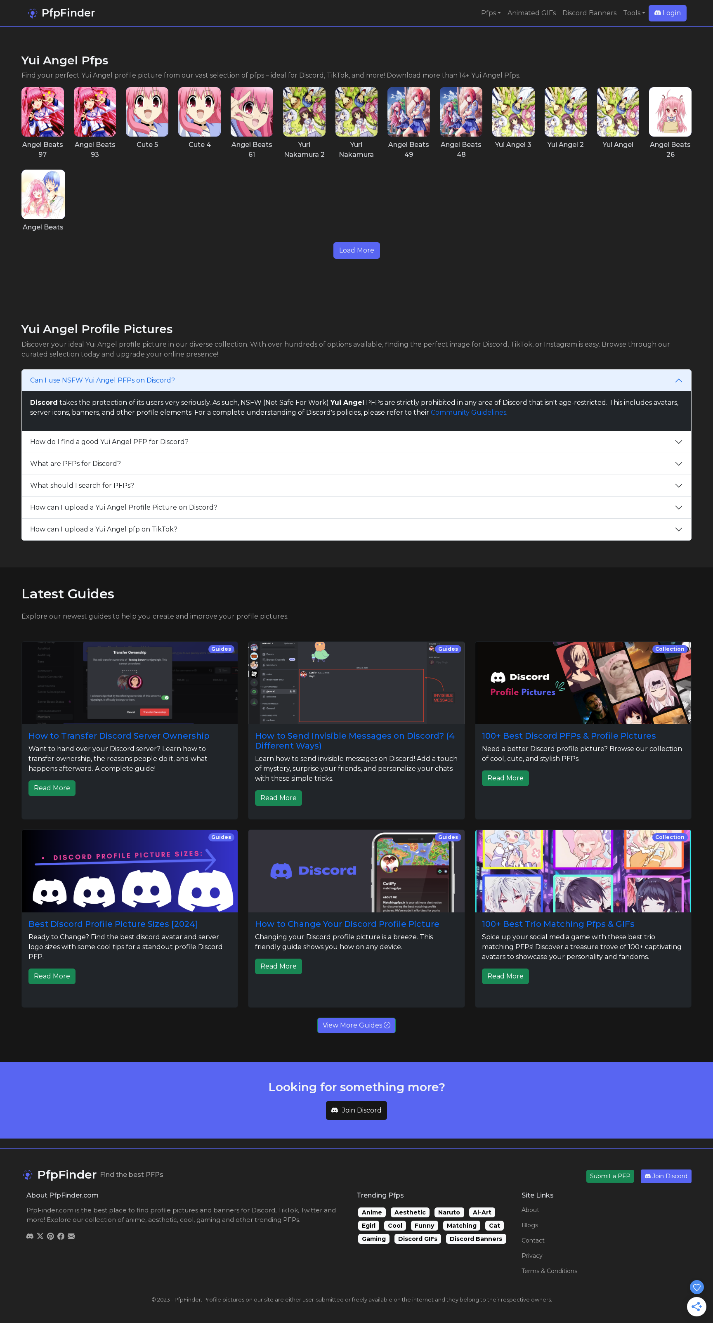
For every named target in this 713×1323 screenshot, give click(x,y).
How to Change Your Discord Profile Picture (347, 924)
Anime (372, 1212)
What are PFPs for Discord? (75, 464)
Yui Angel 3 (513, 145)
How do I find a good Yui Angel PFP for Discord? (109, 442)
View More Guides (353, 1025)
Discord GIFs (417, 1239)
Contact (533, 1240)
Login (671, 13)
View (42, 111)
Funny (424, 1225)
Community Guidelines (468, 412)
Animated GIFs (532, 13)
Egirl (368, 1225)
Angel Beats (43, 227)
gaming (208, 1220)
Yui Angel (618, 145)
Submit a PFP (610, 1176)
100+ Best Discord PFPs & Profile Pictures (569, 736)
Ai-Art (482, 1212)
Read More (52, 788)
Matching (462, 1225)
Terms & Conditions (549, 1271)
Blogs (530, 1225)
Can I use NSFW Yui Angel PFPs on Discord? (102, 380)
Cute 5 (147, 145)
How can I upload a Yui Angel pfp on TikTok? (103, 529)
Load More (356, 250)
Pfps (488, 13)
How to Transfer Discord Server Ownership (119, 736)
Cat (494, 1225)
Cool (395, 1225)
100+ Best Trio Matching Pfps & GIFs (558, 924)
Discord (263, 1210)
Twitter (311, 1210)
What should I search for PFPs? (82, 485)
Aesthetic (410, 1212)
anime (135, 1220)
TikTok (288, 1210)
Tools (631, 13)
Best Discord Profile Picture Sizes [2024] (113, 924)
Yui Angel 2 (566, 145)
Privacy (532, 1255)
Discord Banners (589, 13)
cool (187, 1220)
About (530, 1210)
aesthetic (162, 1220)
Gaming (374, 1239)
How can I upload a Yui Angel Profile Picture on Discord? (123, 507)
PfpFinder (67, 13)
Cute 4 (200, 145)
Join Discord (362, 1110)
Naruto (449, 1212)
